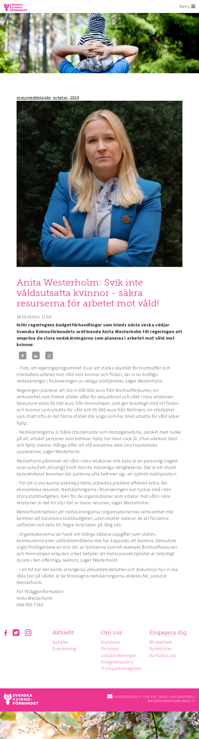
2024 (74, 97)
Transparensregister (121, 668)
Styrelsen (110, 642)
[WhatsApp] (49, 356)
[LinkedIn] (36, 356)
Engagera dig (168, 632)
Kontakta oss (162, 655)
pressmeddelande (34, 97)
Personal (110, 648)
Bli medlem (160, 642)
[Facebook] (22, 356)
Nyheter (60, 642)
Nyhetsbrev (161, 648)
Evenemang (64, 648)
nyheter (60, 97)
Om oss (111, 632)
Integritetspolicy (117, 662)
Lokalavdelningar (118, 655)
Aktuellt (63, 632)
